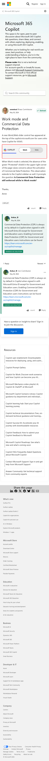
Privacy (28, 749)
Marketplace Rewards (10, 693)
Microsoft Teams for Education (12, 594)
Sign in (14, 331)
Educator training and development (14, 606)
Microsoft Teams (8, 648)
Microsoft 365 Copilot (12, 11)
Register (35, 4)
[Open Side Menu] (3, 4)
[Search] (28, 3)
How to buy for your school (11, 602)
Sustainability (7, 739)
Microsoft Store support (10, 553)
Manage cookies (8, 752)
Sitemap (5, 749)
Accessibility (7, 735)
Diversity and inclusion (10, 731)
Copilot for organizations (11, 515)
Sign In (43, 4)
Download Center (8, 548)
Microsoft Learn (8, 677)
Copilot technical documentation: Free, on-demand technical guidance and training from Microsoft (24, 414)
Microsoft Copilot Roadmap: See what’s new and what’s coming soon (23, 443)
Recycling (17, 754)
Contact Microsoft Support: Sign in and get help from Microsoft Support (24, 463)
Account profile (8, 544)
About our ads (28, 754)
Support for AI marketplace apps (13, 681)
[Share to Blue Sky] (28, 490)
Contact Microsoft (17, 749)
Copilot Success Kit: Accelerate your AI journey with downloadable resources (22, 424)
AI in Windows (7, 524)
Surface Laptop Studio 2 (10, 511)
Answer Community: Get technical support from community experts (24, 472)
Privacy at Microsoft (9, 722)
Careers (5, 710)
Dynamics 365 (7, 635)
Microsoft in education (10, 586)
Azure (5, 668)
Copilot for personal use (10, 520)
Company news (8, 718)
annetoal (13, 109)
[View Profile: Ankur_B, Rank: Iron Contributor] (5, 272)
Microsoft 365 (7, 639)
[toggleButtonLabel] (45, 11)
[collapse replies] (24, 268)
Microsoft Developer (9, 672)
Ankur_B (14, 217)
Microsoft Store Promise (10, 569)
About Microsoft (8, 714)
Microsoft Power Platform (11, 644)
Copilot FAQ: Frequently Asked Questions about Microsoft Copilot (23, 453)
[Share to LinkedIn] (11, 490)
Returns (5, 557)
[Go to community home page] (9, 4)
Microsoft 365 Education (11, 598)
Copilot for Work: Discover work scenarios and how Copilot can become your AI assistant (24, 376)
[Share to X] (20, 490)
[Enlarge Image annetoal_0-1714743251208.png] (24, 151)
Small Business (8, 656)
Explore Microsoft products (11, 528)
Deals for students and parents (13, 611)
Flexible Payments (9, 574)
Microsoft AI (7, 627)
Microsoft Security (9, 631)
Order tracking (7, 561)
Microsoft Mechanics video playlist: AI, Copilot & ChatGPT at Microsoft (22, 385)
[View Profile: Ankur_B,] (7, 218)
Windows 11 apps (8, 532)
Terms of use (20, 752)
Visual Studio (7, 698)
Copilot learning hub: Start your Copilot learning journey (23, 405)
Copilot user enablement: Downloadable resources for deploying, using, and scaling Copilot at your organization (24, 359)
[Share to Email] (37, 490)
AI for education (8, 615)
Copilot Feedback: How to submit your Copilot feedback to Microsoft (22, 434)
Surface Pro (6, 503)
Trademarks (31, 752)
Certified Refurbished (10, 565)
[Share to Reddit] (24, 490)
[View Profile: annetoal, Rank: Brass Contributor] (5, 110)
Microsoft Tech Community (11, 685)
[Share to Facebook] (16, 490)
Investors (6, 726)
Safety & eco (7, 754)
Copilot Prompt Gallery (16, 367)
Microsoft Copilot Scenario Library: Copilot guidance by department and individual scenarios (24, 395)
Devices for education (10, 590)
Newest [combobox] (41, 263)
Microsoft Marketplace (10, 689)
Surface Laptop (8, 507)
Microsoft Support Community (29, 70)
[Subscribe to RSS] (33, 490)
